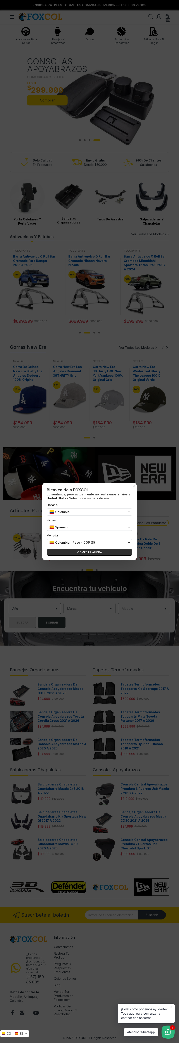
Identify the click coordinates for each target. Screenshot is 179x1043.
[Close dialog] (133, 486)
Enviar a (52, 505)
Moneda (52, 535)
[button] (14, 1033)
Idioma (51, 520)
